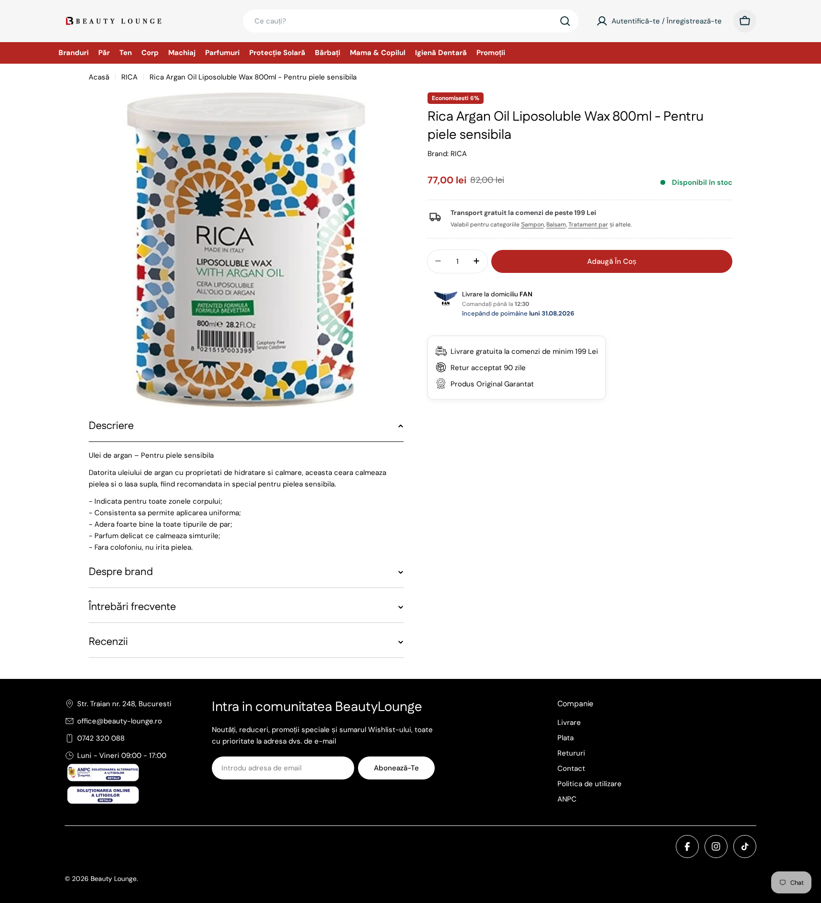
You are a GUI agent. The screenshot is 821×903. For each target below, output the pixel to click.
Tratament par (588, 224)
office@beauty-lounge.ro (119, 721)
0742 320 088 (101, 738)
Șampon (532, 224)
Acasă (99, 77)
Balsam (556, 224)
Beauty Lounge (114, 878)
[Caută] (565, 21)
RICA (129, 77)
